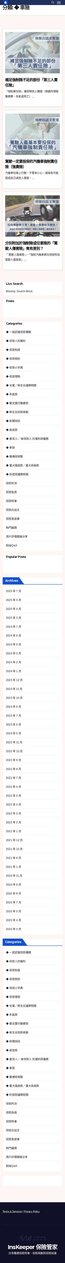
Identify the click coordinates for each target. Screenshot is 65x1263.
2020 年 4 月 (13, 920)
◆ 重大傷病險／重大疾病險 (22, 465)
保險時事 (11, 501)
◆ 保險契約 (13, 358)
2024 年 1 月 (13, 671)
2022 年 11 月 (14, 742)
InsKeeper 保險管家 (32, 1247)
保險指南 (11, 492)
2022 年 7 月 (13, 777)
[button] (53, 2)
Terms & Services (12, 1211)
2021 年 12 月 (14, 840)
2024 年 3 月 (13, 653)
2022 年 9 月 (13, 760)
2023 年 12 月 (14, 680)
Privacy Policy (32, 1211)
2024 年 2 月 (13, 662)
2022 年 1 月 (13, 831)
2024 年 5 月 (13, 644)
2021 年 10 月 (14, 849)
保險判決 (11, 483)
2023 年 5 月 (13, 733)
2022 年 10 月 (14, 751)
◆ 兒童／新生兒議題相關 (21, 385)
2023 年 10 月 (14, 697)
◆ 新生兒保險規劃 (17, 412)
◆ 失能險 (12, 394)
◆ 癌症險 (12, 429)
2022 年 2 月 (13, 822)
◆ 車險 (10, 447)
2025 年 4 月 (13, 609)
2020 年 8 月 (13, 893)
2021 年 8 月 (13, 858)
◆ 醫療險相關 (14, 456)
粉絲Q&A (11, 545)
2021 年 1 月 (13, 866)
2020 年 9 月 (13, 884)
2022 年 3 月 (13, 813)
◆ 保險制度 (13, 349)
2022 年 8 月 (13, 769)
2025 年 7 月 (13, 591)
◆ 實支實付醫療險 (17, 403)
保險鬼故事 (13, 518)
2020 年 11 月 (14, 875)
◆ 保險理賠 (13, 376)
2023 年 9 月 (13, 706)
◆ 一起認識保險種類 (18, 332)
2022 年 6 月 (13, 786)
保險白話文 (13, 509)
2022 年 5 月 (13, 795)
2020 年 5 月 (13, 911)
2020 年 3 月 (13, 929)
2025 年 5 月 (13, 600)
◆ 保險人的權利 (16, 340)
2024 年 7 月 (13, 626)
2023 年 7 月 (13, 715)
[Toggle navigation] (58, 2)
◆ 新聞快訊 (13, 421)
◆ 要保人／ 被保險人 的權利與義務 (27, 438)
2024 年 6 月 (13, 635)
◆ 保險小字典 (14, 367)
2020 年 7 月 (13, 902)
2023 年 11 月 (14, 689)
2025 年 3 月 (13, 617)
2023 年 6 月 (13, 724)
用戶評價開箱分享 (17, 536)
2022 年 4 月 (13, 804)
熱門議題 (11, 527)
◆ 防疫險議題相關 (17, 474)
